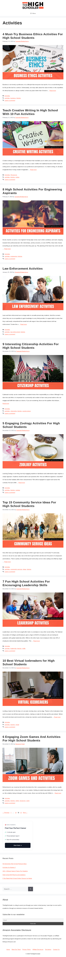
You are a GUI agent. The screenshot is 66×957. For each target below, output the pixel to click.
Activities (7, 96)
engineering (13, 256)
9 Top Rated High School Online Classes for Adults (17, 878)
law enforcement (15, 332)
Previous (6, 812)
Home (8, 949)
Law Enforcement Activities (23, 268)
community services (16, 569)
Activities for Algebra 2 (9, 867)
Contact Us (56, 949)
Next (25, 812)
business (13, 98)
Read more (53, 90)
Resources (14, 175)
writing (17, 177)
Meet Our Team (16, 949)
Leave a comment (10, 100)
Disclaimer (48, 949)
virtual (17, 724)
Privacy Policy (26, 949)
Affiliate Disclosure (37, 949)
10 (16, 812)
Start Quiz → (18, 845)
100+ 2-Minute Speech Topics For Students (15, 871)
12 (21, 812)
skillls (24, 648)
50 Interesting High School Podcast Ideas (15, 864)
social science (26, 411)
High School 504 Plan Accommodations (14, 875)
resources (23, 800)
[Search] (30, 889)
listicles (18, 98)
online (17, 800)
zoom (28, 800)
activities (7, 98)
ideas (24, 569)
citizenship (13, 411)
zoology (18, 490)
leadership (13, 648)
